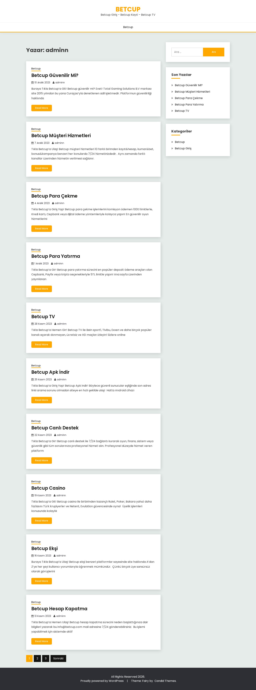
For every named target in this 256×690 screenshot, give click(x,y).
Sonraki (58, 658)
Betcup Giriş (183, 148)
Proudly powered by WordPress (102, 681)
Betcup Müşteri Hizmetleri (61, 135)
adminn (60, 82)
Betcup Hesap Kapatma (59, 609)
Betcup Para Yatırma (56, 256)
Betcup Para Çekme (55, 196)
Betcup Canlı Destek (55, 428)
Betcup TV (43, 316)
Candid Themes (165, 681)
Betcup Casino (48, 488)
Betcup (128, 9)
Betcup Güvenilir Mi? (55, 75)
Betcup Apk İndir (51, 372)
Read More (41, 108)
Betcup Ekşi (45, 548)
